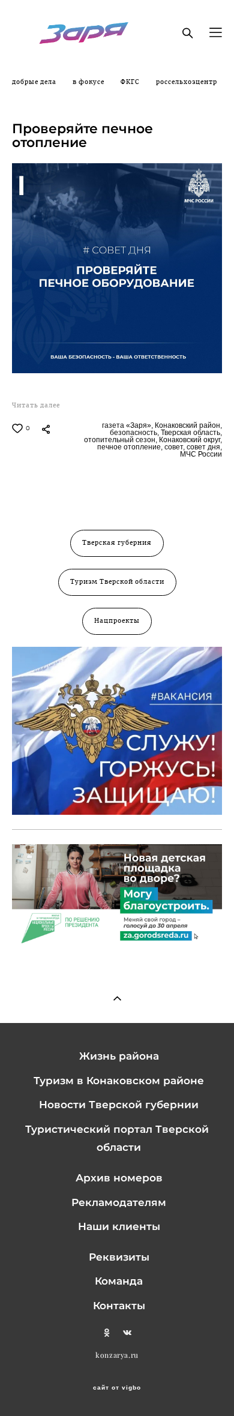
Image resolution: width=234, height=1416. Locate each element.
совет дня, (203, 447)
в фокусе (89, 82)
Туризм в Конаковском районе (119, 1081)
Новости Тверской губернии (119, 1105)
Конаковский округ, (189, 439)
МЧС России (200, 454)
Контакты (119, 1306)
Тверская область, (190, 432)
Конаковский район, (187, 425)
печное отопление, (129, 447)
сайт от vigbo (117, 1388)
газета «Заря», (126, 425)
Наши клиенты (119, 1226)
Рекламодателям (118, 1202)
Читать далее (36, 406)
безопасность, (133, 432)
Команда (119, 1281)
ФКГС (131, 82)
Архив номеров (119, 1178)
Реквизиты (119, 1257)
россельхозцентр (186, 82)
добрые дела (35, 82)
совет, (174, 447)
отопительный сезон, (119, 439)
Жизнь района (119, 1056)
